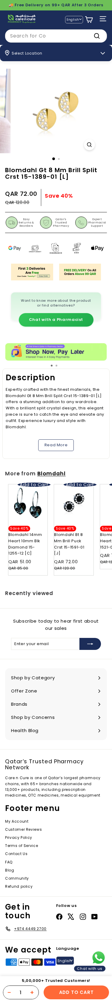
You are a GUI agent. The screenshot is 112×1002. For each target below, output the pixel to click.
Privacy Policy (18, 837)
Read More (56, 445)
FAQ (9, 862)
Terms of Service (21, 845)
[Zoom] (89, 144)
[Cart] (89, 19)
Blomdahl (51, 473)
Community (17, 878)
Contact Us (16, 853)
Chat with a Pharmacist (56, 319)
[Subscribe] (90, 644)
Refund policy (19, 886)
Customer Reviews (23, 829)
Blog (9, 870)
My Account (17, 821)
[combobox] (56, 36)
